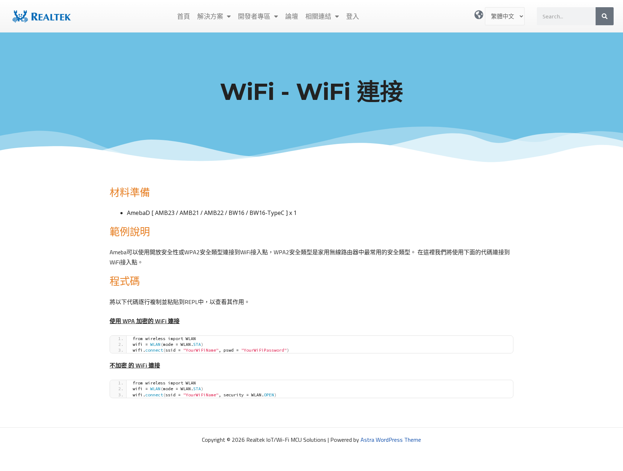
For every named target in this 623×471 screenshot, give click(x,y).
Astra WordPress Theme (391, 439)
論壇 (291, 16)
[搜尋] (605, 16)
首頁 (183, 16)
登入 (352, 16)
